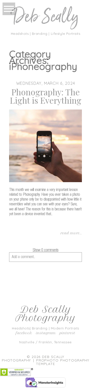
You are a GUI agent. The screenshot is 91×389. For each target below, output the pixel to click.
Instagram (46, 333)
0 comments (45, 249)
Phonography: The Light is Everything (45, 96)
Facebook (24, 333)
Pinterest (67, 333)
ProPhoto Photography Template (62, 362)
